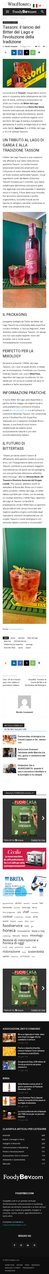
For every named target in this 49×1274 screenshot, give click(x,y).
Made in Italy (38, 931)
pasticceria (19, 947)
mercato (16, 935)
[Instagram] (21, 1245)
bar (41, 903)
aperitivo (27, 903)
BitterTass (7, 641)
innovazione (23, 931)
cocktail (7, 916)
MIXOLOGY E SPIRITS (18, 18)
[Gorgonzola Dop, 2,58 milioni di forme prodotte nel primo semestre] (9, 1065)
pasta (11, 947)
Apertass (21, 638)
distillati (28, 917)
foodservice (13, 925)
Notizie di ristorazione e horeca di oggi (20, 941)
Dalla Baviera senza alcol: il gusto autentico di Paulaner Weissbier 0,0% (30, 1086)
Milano (25, 935)
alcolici (13, 638)
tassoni (28, 648)
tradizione (14, 957)
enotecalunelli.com (19, 410)
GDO (26, 926)
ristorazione (11, 951)
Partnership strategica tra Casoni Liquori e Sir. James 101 (32, 739)
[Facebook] (20, 52)
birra (34, 907)
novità (5, 947)
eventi (5, 921)
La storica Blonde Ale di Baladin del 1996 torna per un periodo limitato (32, 1114)
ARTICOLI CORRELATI (13, 726)
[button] (7, 11)
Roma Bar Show (9, 648)
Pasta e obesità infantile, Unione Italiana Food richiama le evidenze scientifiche (31, 1050)
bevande (17, 908)
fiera (26, 921)
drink (35, 916)
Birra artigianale (9, 912)
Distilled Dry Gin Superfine (13, 644)
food (32, 921)
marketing (6, 936)
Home (5, 18)
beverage (26, 907)
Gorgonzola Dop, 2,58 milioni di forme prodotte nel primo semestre (31, 1064)
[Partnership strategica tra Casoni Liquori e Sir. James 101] (9, 739)
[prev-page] (4, 781)
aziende (35, 903)
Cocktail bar (18, 917)
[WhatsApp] (33, 52)
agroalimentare (8, 903)
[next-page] (8, 781)
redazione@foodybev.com (14, 1225)
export (20, 921)
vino (33, 957)
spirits (20, 648)
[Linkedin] (14, 52)
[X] (26, 52)
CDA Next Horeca (20, 641)
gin (32, 926)
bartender (7, 907)
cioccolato (34, 912)
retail (34, 947)
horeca (9, 930)
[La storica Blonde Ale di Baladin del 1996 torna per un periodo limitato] (9, 1114)
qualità (27, 947)
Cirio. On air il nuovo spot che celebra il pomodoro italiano (11, 682)
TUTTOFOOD (25, 956)
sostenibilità (36, 951)
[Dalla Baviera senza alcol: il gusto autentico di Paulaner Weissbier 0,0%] (9, 1087)
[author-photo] (24, 708)
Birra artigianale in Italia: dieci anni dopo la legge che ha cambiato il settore (31, 1037)
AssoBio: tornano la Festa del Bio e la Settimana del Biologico (35, 682)
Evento (13, 921)
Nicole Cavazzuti (11, 46)
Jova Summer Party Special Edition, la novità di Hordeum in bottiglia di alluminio (31, 1100)
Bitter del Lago (32, 638)
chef (26, 911)
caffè (19, 912)
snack (24, 952)
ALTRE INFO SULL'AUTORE (15, 729)
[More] (39, 52)
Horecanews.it (16, 629)
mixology (29, 644)
